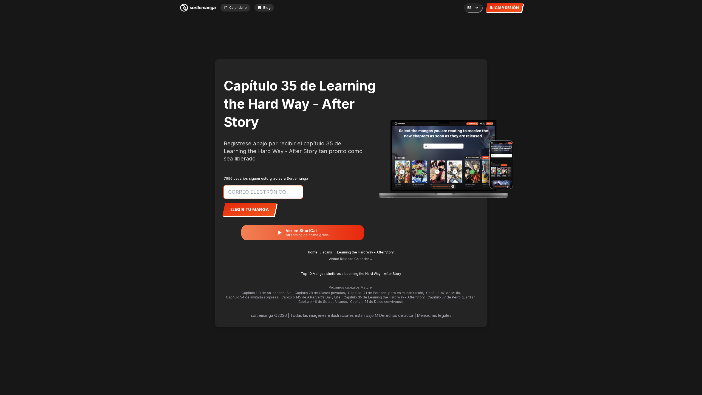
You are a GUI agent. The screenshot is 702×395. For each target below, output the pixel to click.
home (313, 252)
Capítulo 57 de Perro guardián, (452, 297)
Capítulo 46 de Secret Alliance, (323, 302)
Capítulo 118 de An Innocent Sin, (267, 293)
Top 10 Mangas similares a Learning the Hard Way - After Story (351, 274)
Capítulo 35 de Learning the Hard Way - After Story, (384, 297)
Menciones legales (434, 315)
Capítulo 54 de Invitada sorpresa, (252, 297)
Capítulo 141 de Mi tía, (443, 293)
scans (327, 252)
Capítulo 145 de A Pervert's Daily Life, (311, 297)
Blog (267, 7)
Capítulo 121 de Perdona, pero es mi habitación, (386, 293)
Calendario (238, 7)
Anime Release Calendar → (351, 259)
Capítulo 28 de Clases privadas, (320, 293)
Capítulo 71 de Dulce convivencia (377, 302)
